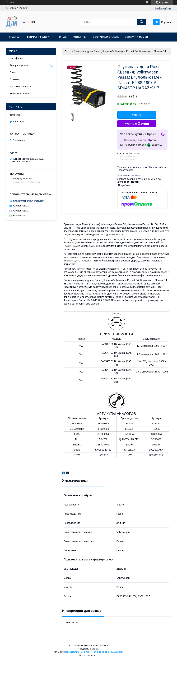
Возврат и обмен (19, 93)
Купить (137, 114)
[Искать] (141, 22)
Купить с (131, 123)
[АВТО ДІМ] (12, 28)
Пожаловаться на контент (77, 652)
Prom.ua (104, 645)
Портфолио (16, 58)
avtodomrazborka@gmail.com (28, 201)
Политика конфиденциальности (107, 652)
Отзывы (14, 79)
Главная (14, 37)
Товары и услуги (38, 37)
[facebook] (63, 473)
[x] (67, 473)
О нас (63, 37)
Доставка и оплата (105, 37)
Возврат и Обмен (136, 37)
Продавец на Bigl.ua (88, 649)
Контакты (79, 37)
